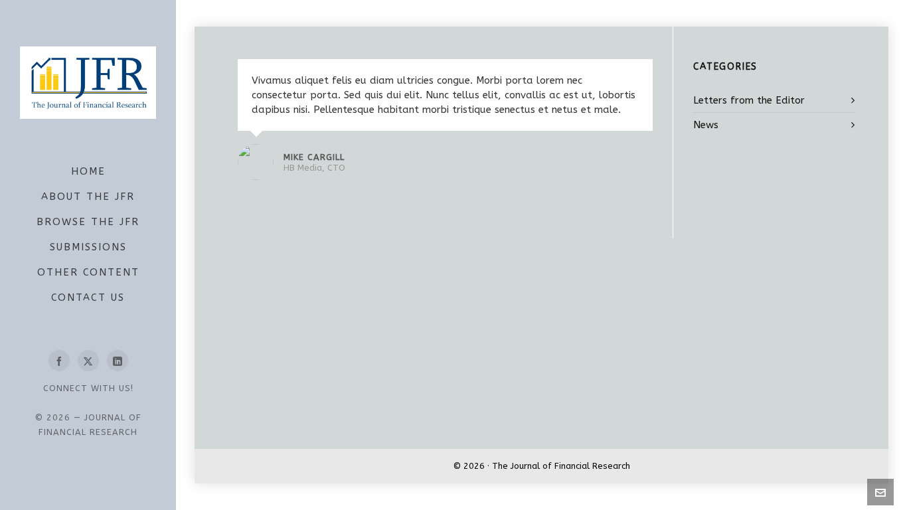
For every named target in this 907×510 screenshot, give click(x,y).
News (705, 125)
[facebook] (59, 360)
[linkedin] (117, 360)
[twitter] (88, 360)
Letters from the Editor (749, 100)
